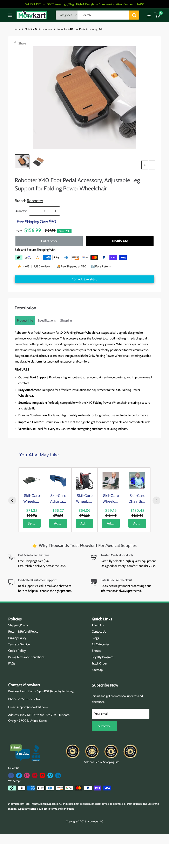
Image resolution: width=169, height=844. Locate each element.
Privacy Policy (17, 638)
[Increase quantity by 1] (55, 211)
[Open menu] (10, 15)
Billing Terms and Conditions (26, 657)
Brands (96, 651)
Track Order (99, 663)
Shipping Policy (18, 625)
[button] (84, 279)
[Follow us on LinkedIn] (58, 775)
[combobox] (103, 15)
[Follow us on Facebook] (11, 775)
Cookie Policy (17, 651)
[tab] (25, 320)
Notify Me (120, 241)
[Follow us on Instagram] (27, 775)
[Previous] (12, 500)
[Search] (134, 15)
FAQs (11, 663)
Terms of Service (19, 644)
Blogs (95, 638)
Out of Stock (49, 241)
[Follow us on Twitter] (19, 775)
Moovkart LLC (95, 821)
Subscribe (104, 726)
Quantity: (21, 211)
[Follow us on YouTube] (42, 775)
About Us (98, 625)
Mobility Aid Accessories (39, 29)
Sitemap (97, 670)
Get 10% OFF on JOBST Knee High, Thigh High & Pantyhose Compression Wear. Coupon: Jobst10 (84, 4)
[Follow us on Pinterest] (35, 775)
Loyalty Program (102, 657)
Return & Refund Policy (23, 631)
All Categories (100, 644)
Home (17, 29)
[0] (157, 15)
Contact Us (99, 631)
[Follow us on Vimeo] (50, 775)
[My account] (149, 15)
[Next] (156, 500)
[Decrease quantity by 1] (33, 211)
